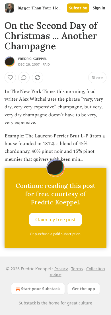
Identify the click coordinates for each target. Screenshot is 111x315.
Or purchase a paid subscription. (55, 233)
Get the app (83, 288)
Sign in (99, 8)
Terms (77, 268)
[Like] (10, 77)
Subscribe (78, 8)
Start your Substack (40, 288)
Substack (27, 303)
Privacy (61, 268)
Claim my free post (55, 219)
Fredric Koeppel (32, 59)
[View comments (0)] (24, 77)
